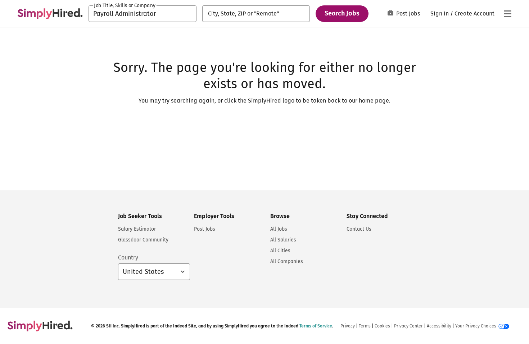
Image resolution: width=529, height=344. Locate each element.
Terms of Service (315, 326)
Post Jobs (408, 13)
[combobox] (142, 13)
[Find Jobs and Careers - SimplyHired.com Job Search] (50, 13)
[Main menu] (507, 13)
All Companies (286, 261)
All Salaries (283, 240)
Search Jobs (342, 13)
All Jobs (278, 229)
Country (128, 257)
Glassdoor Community (143, 240)
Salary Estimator (137, 229)
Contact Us (359, 229)
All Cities (280, 251)
